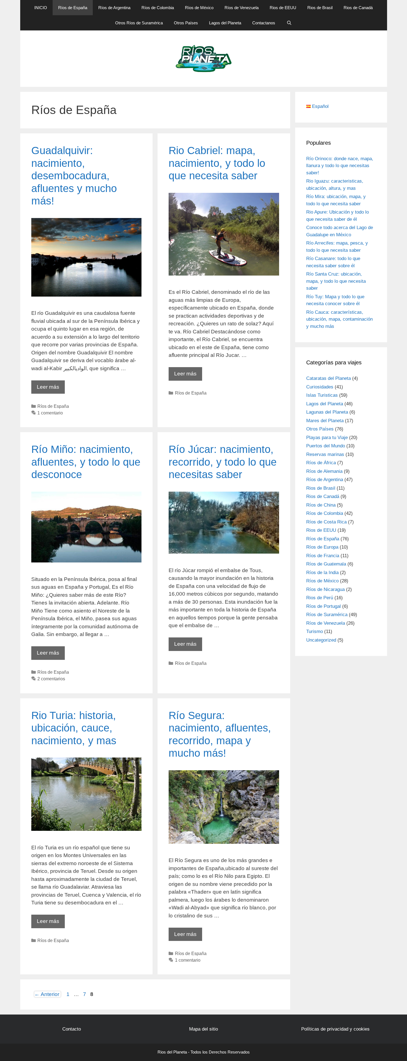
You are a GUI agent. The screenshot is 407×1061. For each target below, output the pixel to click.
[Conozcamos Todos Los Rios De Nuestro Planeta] (203, 58)
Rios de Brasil (320, 7)
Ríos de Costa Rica (326, 522)
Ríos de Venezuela (242, 7)
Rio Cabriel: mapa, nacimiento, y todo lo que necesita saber (217, 163)
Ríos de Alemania (324, 471)
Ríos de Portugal (323, 606)
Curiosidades (319, 387)
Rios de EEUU (283, 7)
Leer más (51, 389)
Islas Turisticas (322, 395)
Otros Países (186, 22)
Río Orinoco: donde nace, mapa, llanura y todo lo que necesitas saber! (339, 165)
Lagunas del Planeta (327, 412)
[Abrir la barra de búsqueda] (289, 22)
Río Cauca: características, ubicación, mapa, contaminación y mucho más (339, 319)
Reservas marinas (325, 454)
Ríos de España (72, 7)
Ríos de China (321, 505)
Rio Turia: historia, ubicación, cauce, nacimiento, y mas (73, 728)
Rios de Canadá (358, 7)
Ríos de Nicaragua (325, 589)
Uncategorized (321, 640)
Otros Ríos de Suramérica (139, 22)
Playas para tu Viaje (327, 437)
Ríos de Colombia (157, 7)
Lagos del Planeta (225, 22)
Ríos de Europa (322, 547)
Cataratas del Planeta (328, 378)
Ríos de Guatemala (326, 564)
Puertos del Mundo (325, 445)
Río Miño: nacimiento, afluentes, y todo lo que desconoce (85, 461)
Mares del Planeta (325, 420)
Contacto (71, 1029)
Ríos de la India (322, 572)
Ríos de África (321, 462)
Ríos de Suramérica (326, 614)
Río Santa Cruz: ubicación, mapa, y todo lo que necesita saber (336, 281)
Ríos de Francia (322, 555)
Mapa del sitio (203, 1029)
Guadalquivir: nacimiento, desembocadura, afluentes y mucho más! (74, 176)
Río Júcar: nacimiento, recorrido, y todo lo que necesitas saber (223, 461)
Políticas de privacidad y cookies (335, 1029)
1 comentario (50, 412)
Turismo (314, 631)
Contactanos (263, 22)
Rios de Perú (319, 597)
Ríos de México (199, 7)
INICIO (40, 7)
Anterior (46, 994)
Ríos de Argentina (114, 7)
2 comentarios (51, 678)
